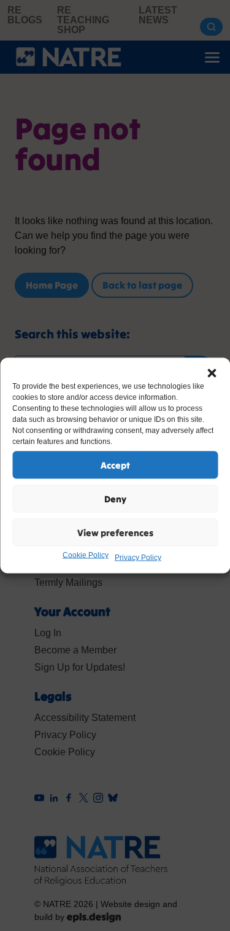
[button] (211, 373)
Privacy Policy (138, 557)
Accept (115, 464)
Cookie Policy (86, 555)
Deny (115, 498)
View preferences (115, 532)
